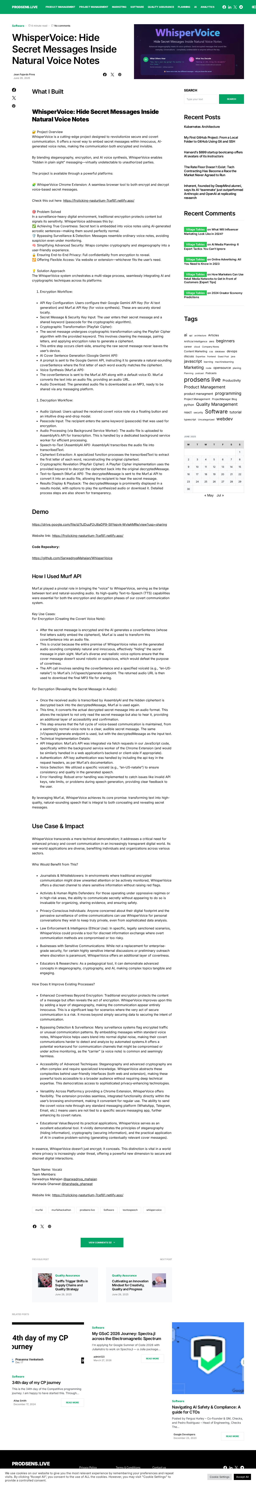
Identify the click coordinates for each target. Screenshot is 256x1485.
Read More (72, 1402)
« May (209, 495)
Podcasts (211, 373)
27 (222, 481)
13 (223, 466)
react (188, 412)
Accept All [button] (242, 1476)
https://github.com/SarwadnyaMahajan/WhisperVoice (72, 558)
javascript (193, 361)
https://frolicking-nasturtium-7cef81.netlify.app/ (98, 200)
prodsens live (87, 1209)
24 (197, 481)
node (208, 368)
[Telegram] (241, 7)
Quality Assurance (67, 1275)
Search (190, 90)
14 (231, 466)
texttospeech (130, 1209)
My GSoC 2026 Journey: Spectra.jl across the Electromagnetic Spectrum (126, 1336)
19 (214, 474)
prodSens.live (25, 7)
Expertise (200, 356)
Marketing (194, 367)
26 (214, 481)
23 (188, 481)
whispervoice (154, 1209)
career (188, 346)
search (231, 99)
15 (240, 466)
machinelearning (224, 361)
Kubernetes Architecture (202, 126)
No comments (62, 25)
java (233, 356)
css (211, 351)
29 (239, 481)
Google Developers (184, 1434)
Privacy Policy (88, 1467)
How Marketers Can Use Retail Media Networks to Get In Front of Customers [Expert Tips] (213, 278)
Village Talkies (195, 229)
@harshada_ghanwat (77, 1184)
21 (231, 474)
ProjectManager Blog (224, 399)
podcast (199, 373)
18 (206, 474)
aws (211, 341)
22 (239, 474)
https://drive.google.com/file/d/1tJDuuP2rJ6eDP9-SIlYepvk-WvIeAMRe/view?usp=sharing (99, 524)
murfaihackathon (61, 1209)
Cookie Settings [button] (219, 1476)
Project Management (197, 399)
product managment (198, 394)
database (220, 351)
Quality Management (217, 404)
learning (208, 361)
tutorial (235, 412)
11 (206, 466)
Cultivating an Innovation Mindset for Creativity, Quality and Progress (130, 1285)
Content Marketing (195, 351)
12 (214, 466)
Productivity (232, 380)
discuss (189, 356)
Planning (188, 373)
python (189, 405)
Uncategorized (206, 419)
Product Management (204, 386)
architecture (200, 335)
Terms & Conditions (128, 1467)
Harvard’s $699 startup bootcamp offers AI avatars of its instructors (213, 154)
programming (228, 393)
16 (188, 474)
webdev (224, 418)
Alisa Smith (20, 1400)
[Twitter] (235, 7)
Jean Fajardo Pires (24, 74)
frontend (211, 356)
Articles (213, 335)
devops (232, 351)
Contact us (159, 1467)
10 (197, 466)
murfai (39, 1209)
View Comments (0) (100, 1242)
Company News (210, 346)
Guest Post (223, 356)
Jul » (220, 495)
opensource (222, 368)
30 (188, 488)
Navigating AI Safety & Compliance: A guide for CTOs (206, 1410)
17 (197, 474)
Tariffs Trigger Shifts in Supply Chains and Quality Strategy (71, 1285)
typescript (190, 419)
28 (231, 481)
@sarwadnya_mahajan (80, 1179)
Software (18, 25)
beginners (225, 340)
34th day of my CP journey (36, 1382)
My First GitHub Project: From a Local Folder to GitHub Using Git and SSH (211, 139)
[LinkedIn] (229, 7)
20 (222, 474)
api (190, 335)
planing (237, 367)
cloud (197, 346)
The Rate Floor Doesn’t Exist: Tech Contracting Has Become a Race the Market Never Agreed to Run (210, 171)
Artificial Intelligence (195, 341)
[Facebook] (224, 7)
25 (205, 481)
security (198, 412)
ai (185, 335)
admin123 (99, 1356)
